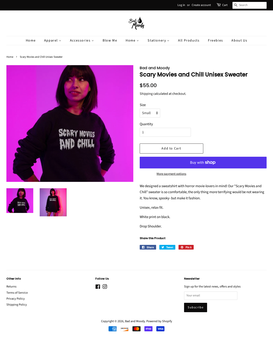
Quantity (146, 124)
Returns (11, 286)
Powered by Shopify (159, 321)
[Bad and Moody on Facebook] (97, 287)
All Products (188, 40)
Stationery (157, 40)
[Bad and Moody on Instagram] (104, 287)
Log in (181, 5)
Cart (225, 5)
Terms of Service (17, 292)
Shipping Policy (16, 304)
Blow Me (110, 40)
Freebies (215, 40)
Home (31, 40)
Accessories (80, 40)
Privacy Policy (15, 298)
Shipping (146, 93)
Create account (201, 5)
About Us (239, 40)
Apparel (51, 40)
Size (143, 105)
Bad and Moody (135, 321)
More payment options (171, 174)
